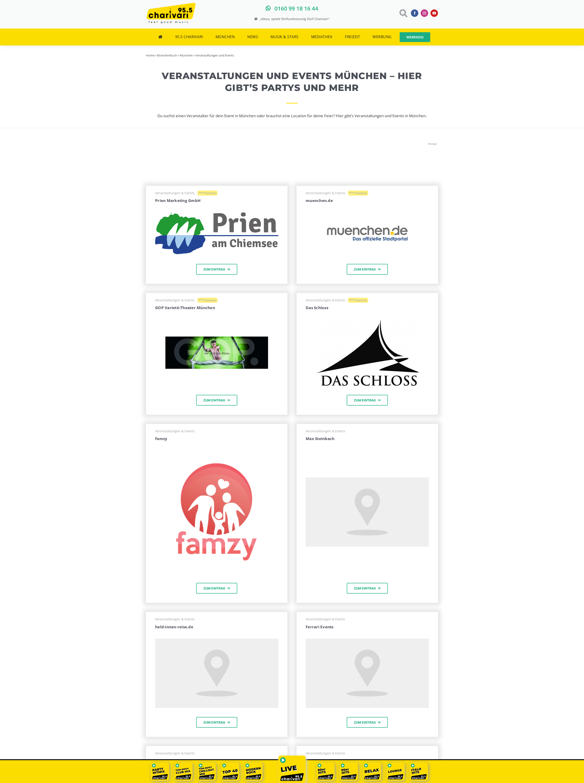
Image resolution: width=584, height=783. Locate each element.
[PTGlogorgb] (216, 214)
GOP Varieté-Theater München (185, 307)
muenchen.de (319, 200)
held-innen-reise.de (174, 626)
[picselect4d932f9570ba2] (367, 321)
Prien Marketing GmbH (178, 200)
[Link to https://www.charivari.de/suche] (403, 13)
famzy (161, 438)
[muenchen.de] (367, 227)
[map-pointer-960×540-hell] (367, 479)
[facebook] (414, 13)
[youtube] (434, 13)
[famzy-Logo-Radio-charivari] (216, 452)
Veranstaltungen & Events (175, 193)
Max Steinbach (320, 438)
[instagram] (424, 13)
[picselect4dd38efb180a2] (216, 338)
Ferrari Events (320, 626)
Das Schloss (317, 307)
